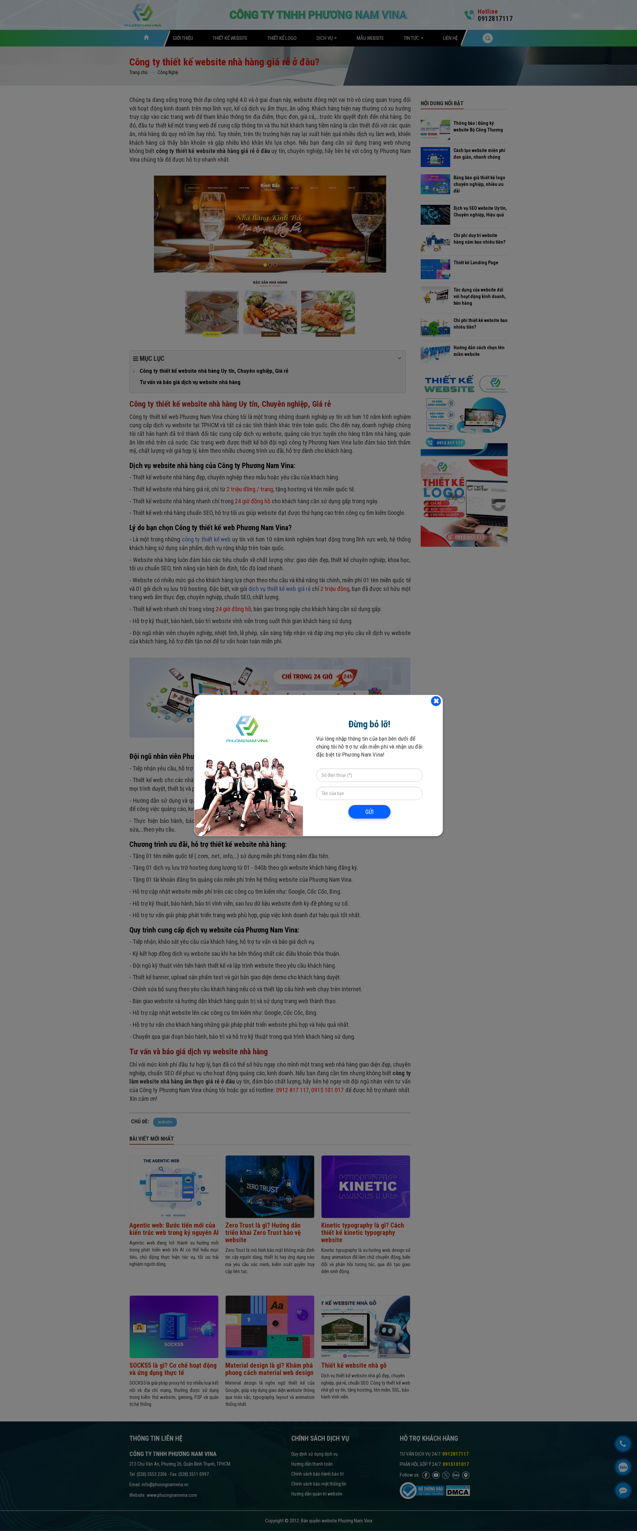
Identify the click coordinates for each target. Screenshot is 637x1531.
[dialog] (318, 765)
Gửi (369, 811)
